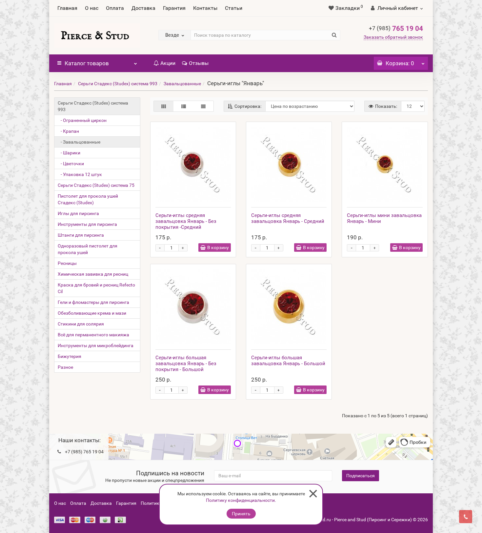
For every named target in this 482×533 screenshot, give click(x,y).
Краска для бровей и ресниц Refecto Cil (96, 288)
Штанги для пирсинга (81, 235)
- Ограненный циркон (82, 120)
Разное (65, 367)
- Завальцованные (79, 142)
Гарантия (174, 8)
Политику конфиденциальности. (241, 500)
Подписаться (360, 475)
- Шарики (69, 152)
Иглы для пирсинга (78, 213)
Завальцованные (182, 83)
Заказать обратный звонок (393, 37)
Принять (241, 513)
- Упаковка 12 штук (80, 174)
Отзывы (199, 63)
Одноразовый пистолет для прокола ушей (87, 249)
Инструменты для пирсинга (87, 224)
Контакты (205, 8)
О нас (91, 8)
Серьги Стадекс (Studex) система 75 (96, 185)
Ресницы (67, 263)
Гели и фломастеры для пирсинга (93, 302)
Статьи (233, 8)
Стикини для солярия (81, 323)
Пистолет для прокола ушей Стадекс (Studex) (88, 199)
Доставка (143, 8)
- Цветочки (71, 163)
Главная (67, 8)
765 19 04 (396, 28)
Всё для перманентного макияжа (93, 334)
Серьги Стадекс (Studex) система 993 (117, 83)
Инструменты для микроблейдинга (95, 345)
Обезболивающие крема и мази (92, 313)
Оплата (115, 8)
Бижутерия (69, 356)
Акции (167, 63)
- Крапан (68, 131)
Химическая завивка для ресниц (93, 274)
